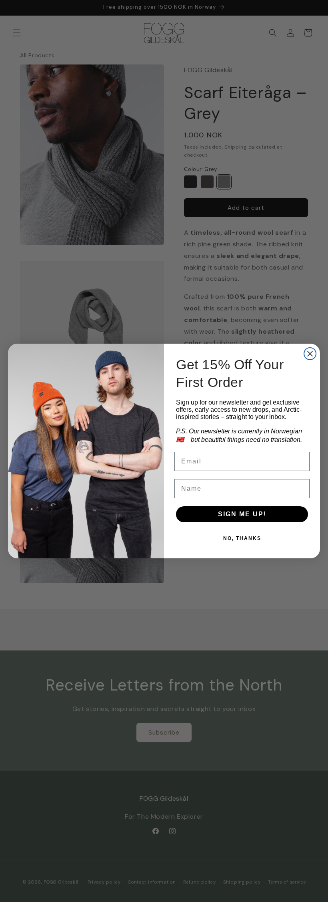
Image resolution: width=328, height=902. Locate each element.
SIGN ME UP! (242, 514)
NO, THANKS (242, 538)
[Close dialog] (310, 354)
